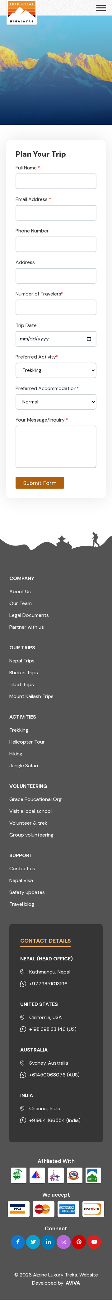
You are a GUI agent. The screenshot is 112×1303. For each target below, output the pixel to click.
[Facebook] (18, 1242)
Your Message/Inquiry (42, 420)
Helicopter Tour (27, 742)
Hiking (15, 753)
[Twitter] (33, 1242)
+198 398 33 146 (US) (53, 1029)
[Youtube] (94, 1242)
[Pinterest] (79, 1242)
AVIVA (73, 1283)
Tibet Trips (21, 684)
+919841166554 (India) (55, 1120)
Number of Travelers (39, 293)
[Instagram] (64, 1242)
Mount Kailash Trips (31, 696)
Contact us (22, 868)
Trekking (18, 730)
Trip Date (26, 325)
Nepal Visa (21, 880)
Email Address (33, 199)
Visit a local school (30, 811)
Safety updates (27, 892)
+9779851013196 (48, 983)
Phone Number (32, 230)
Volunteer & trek (28, 823)
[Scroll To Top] (93, 1266)
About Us (20, 591)
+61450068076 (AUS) (54, 1074)
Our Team (20, 603)
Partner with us (26, 627)
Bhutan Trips (23, 672)
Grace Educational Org (35, 799)
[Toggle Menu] (101, 8)
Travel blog (21, 904)
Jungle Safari (23, 765)
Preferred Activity (37, 357)
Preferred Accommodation (47, 388)
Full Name (28, 167)
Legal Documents (29, 615)
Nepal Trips (22, 660)
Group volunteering (31, 835)
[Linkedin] (48, 1242)
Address (25, 262)
